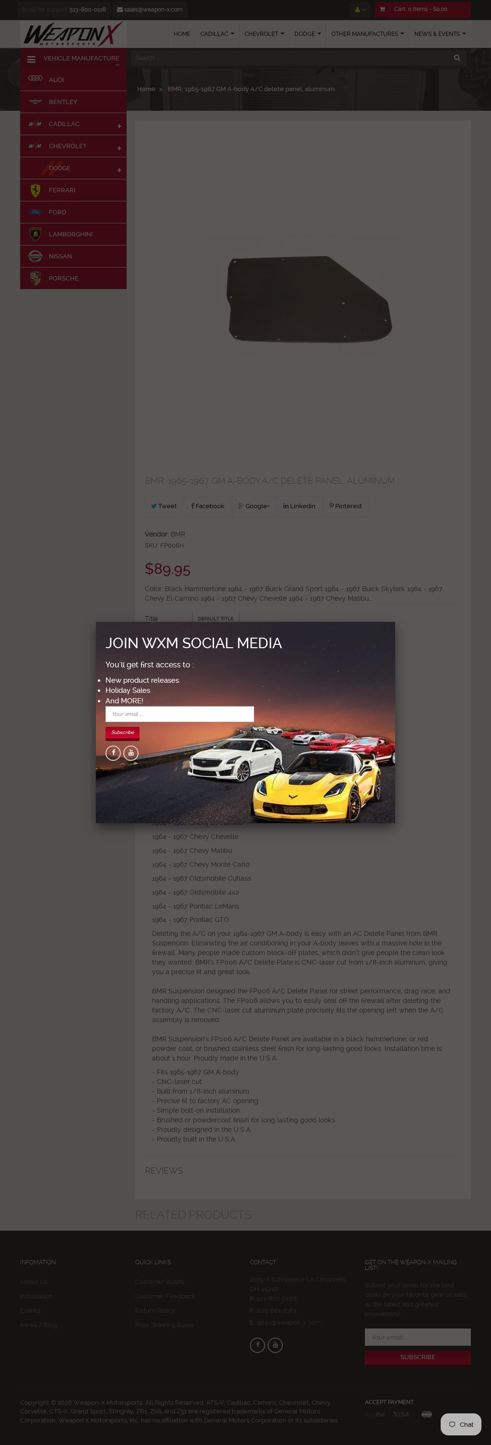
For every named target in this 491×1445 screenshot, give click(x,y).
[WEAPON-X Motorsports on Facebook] (113, 753)
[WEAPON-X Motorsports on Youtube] (131, 753)
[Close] (395, 621)
